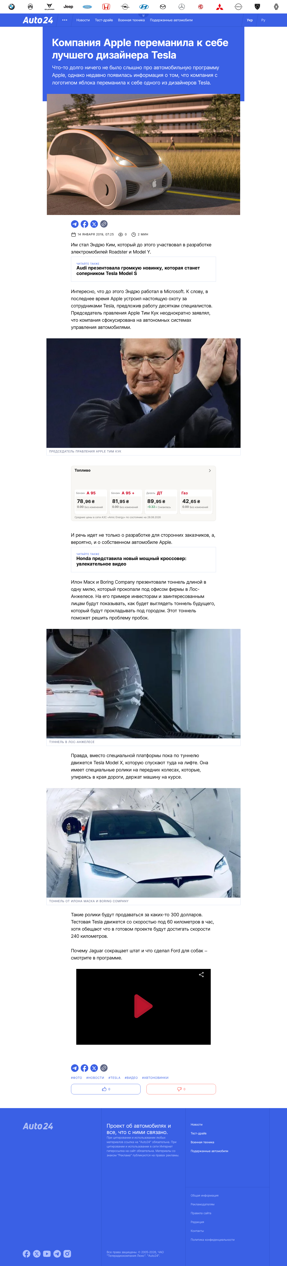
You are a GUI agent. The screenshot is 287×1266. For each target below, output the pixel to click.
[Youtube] (47, 1254)
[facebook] (84, 224)
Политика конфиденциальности (212, 1240)
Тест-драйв (104, 20)
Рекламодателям (203, 1204)
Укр (250, 20)
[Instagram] (67, 1254)
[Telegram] (57, 1254)
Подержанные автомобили (171, 20)
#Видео (131, 1078)
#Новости (95, 1078)
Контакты (197, 1231)
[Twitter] (37, 1254)
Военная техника (131, 20)
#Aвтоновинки (155, 1078)
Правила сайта (201, 1213)
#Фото (76, 1078)
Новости (83, 20)
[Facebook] (26, 1254)
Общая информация (205, 1195)
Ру (263, 20)
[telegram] (75, 224)
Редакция (197, 1222)
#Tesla (114, 1078)
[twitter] (94, 224)
